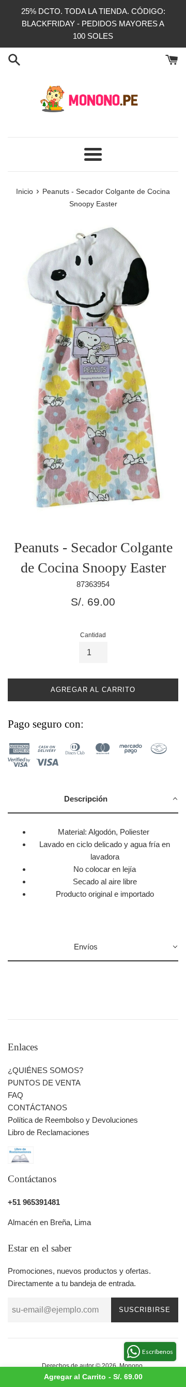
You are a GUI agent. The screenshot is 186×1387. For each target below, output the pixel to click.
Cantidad (93, 635)
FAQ (15, 1095)
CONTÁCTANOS (37, 1107)
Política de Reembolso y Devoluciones (73, 1119)
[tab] (93, 799)
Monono (131, 1365)
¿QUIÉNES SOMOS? (45, 1070)
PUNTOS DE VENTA (44, 1082)
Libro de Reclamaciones (48, 1132)
